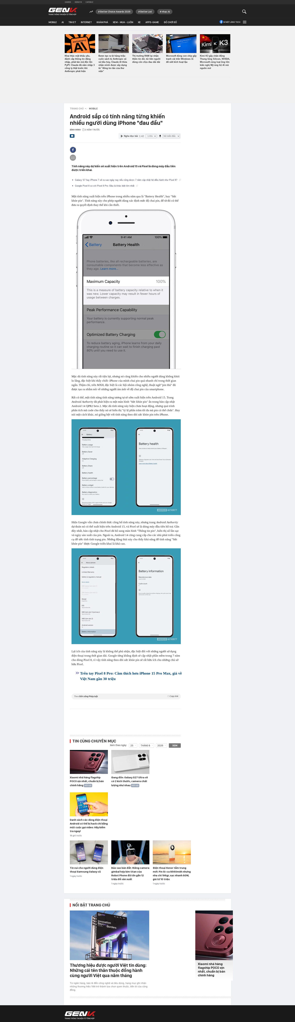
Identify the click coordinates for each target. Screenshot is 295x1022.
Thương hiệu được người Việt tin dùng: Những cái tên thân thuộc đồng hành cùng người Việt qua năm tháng (108, 970)
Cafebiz (89, 2)
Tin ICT (72, 22)
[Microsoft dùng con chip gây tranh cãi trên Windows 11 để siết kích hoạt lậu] (181, 43)
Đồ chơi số (170, 22)
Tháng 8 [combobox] (145, 745)
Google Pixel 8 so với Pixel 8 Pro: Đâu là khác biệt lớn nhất (105, 185)
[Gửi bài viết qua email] (72, 137)
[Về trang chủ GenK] (63, 11)
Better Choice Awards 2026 (115, 11)
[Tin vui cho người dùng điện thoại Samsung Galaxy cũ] (89, 852)
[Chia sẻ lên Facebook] (73, 150)
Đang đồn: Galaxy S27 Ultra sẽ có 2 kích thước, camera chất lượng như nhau (129, 781)
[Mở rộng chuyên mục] (244, 22)
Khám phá (102, 22)
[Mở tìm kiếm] (244, 11)
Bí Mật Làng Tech (231, 22)
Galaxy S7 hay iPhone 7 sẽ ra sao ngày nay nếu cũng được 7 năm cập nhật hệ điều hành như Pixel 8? (126, 180)
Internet (86, 22)
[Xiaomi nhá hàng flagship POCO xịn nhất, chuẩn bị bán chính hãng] (89, 762)
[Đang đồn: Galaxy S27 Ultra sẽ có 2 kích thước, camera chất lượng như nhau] (130, 762)
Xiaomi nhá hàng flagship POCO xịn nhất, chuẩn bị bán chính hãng (87, 781)
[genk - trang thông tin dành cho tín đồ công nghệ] (80, 1015)
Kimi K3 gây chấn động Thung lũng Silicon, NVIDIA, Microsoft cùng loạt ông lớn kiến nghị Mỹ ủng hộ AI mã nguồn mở (215, 62)
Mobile (52, 22)
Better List (146, 11)
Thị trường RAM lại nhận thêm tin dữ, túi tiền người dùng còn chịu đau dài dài (146, 59)
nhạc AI (166, 11)
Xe (139, 22)
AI (63, 22)
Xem (174, 745)
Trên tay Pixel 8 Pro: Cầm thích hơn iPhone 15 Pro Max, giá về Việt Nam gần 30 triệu (131, 676)
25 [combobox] (131, 745)
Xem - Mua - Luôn (123, 22)
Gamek (68, 2)
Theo (126, 696)
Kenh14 (78, 2)
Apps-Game (152, 22)
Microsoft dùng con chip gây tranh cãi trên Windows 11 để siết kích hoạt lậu (181, 59)
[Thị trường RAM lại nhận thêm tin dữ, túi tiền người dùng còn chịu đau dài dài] (147, 43)
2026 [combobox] (160, 745)
